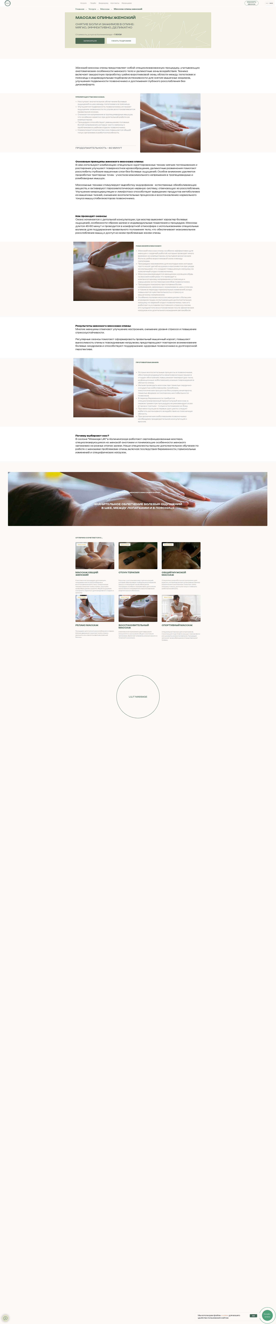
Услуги (92, 9)
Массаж (105, 9)
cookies (224, 1315)
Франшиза (127, 3)
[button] (251, 3)
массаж (82, 544)
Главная (79, 9)
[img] (94, 555)
